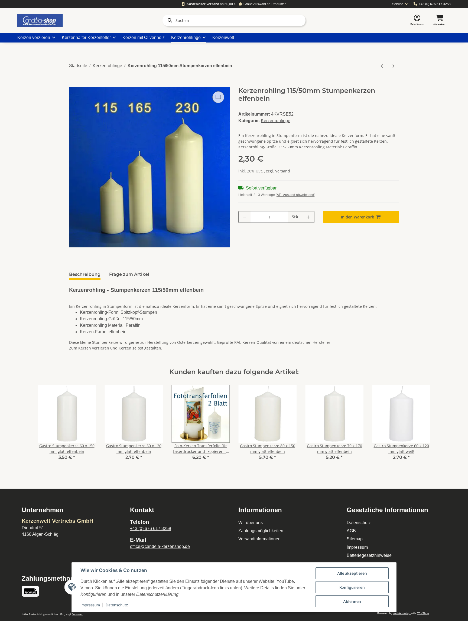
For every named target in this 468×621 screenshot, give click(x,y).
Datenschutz (359, 522)
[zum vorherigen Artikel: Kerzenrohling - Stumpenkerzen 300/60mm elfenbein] (382, 66)
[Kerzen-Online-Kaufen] (40, 20)
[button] (416, 20)
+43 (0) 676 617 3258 (435, 4)
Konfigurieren (352, 587)
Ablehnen (352, 601)
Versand (282, 171)
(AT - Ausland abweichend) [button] (295, 195)
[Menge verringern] (245, 217)
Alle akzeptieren (352, 573)
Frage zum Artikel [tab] (129, 274)
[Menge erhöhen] (308, 217)
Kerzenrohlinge (275, 120)
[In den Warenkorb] (73, 84)
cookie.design (402, 613)
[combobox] (400, 4)
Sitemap (355, 539)
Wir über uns (250, 522)
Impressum (357, 547)
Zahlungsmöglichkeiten (260, 530)
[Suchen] (168, 20)
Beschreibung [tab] (84, 274)
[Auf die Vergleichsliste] (218, 97)
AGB (351, 530)
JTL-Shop (423, 613)
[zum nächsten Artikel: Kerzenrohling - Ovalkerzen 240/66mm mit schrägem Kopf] (393, 66)
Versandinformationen (259, 539)
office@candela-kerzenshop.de (160, 546)
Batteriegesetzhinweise (369, 555)
